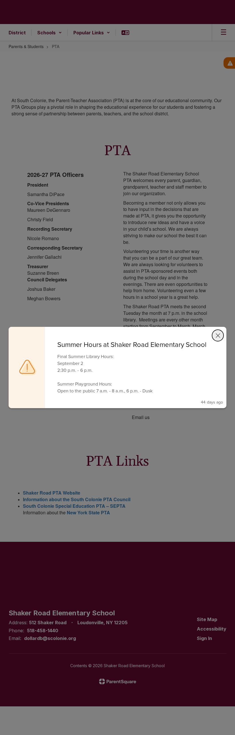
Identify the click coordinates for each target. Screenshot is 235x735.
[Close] (218, 335)
